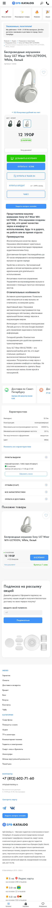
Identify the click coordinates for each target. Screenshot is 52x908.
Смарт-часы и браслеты (12, 749)
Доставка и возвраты (11, 685)
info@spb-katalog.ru (10, 784)
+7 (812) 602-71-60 (18, 778)
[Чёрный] (19, 124)
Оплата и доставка (15, 499)
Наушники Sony (10, 43)
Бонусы (5, 700)
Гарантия (6, 675)
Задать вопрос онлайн (26, 206)
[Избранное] (44, 73)
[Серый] (10, 124)
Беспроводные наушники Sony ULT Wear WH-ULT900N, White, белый (26, 538)
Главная (6, 41)
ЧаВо (4, 709)
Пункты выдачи (13, 457)
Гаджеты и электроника (12, 744)
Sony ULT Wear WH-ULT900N (29, 43)
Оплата (5, 680)
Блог (4, 695)
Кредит (5, 690)
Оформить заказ (26, 474)
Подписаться (23, 620)
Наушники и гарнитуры (27, 41)
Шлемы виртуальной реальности (16, 759)
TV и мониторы (8, 734)
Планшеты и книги (10, 724)
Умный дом (6, 764)
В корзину (39, 557)
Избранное (43, 906)
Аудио (14, 41)
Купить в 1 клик (41, 564)
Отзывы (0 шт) (12, 485)
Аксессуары (7, 754)
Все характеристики (15, 492)
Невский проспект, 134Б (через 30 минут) (21, 464)
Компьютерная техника (12, 739)
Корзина (26, 906)
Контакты (6, 705)
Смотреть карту (9, 799)
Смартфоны (7, 720)
